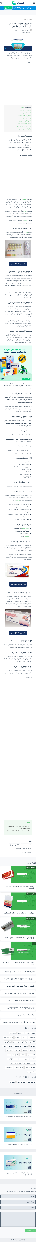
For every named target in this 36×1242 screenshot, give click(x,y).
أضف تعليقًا (31, 1214)
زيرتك (9, 1054)
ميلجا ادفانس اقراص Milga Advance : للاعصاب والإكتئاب (20, 887)
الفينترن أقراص (25, 528)
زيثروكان (24, 1050)
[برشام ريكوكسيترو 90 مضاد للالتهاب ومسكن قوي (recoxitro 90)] (18, 1162)
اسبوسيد (15, 1054)
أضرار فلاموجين (14, 845)
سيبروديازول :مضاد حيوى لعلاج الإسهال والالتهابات (19, 978)
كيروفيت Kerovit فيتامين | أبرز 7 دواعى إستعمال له (19, 913)
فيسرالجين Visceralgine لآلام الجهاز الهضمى (21, 1007)
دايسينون (17, 1037)
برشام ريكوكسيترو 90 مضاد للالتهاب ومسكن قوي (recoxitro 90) (19, 1174)
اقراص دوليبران (19, 1067)
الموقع (32, 1207)
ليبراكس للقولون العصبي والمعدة (24, 1014)
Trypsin (26, 220)
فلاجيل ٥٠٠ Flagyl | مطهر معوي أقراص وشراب (21, 986)
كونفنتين (17, 1050)
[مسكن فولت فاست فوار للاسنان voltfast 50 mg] (18, 1134)
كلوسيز (10, 1046)
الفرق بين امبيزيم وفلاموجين (23, 848)
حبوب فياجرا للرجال (30, 1067)
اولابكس (32, 1042)
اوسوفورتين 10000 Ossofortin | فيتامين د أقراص (19, 937)
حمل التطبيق (8, 7)
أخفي (22, 107)
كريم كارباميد (31, 1082)
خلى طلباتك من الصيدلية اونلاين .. (18, 7)
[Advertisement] (18, 83)
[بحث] (1, 3)
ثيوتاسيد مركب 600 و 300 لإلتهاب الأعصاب (21, 1000)
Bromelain (24, 199)
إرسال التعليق (30, 1230)
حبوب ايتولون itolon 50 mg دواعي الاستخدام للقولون (19, 1116)
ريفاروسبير (32, 1050)
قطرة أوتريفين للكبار (16, 1063)
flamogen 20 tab (26, 845)
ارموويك (32, 1046)
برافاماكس (16, 1042)
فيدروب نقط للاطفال (29, 1063)
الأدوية (18, 500)
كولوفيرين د (9, 1067)
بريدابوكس (8, 1042)
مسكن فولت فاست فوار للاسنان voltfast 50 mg (20, 1145)
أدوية (16, 30)
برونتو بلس (24, 1042)
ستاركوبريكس (31, 1072)
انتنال (4, 1046)
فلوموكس (9, 1050)
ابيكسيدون (32, 1037)
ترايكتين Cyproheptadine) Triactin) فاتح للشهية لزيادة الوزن (18, 963)
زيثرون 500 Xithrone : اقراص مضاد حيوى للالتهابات (19, 971)
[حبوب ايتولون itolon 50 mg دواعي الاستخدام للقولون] (18, 1106)
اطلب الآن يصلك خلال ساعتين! (18, 264)
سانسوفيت (18, 1046)
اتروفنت (26, 1046)
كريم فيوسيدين (24, 1059)
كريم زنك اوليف (21, 1082)
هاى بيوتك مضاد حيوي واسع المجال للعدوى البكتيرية (18, 993)
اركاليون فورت (31, 1054)
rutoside (25, 211)
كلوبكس (20, 1033)
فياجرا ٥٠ (12, 1082)
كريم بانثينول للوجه (12, 1059)
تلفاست (33, 1059)
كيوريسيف (13, 1033)
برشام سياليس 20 (30, 1033)
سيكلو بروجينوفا (8, 1037)
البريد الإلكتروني (30, 1202)
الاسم (32, 1196)
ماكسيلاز (27, 536)
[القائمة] (34, 3)
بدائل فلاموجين (26, 852)
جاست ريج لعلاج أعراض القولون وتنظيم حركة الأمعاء (19, 1022)
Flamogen (25, 232)
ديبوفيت (22, 1054)
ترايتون (24, 1037)
